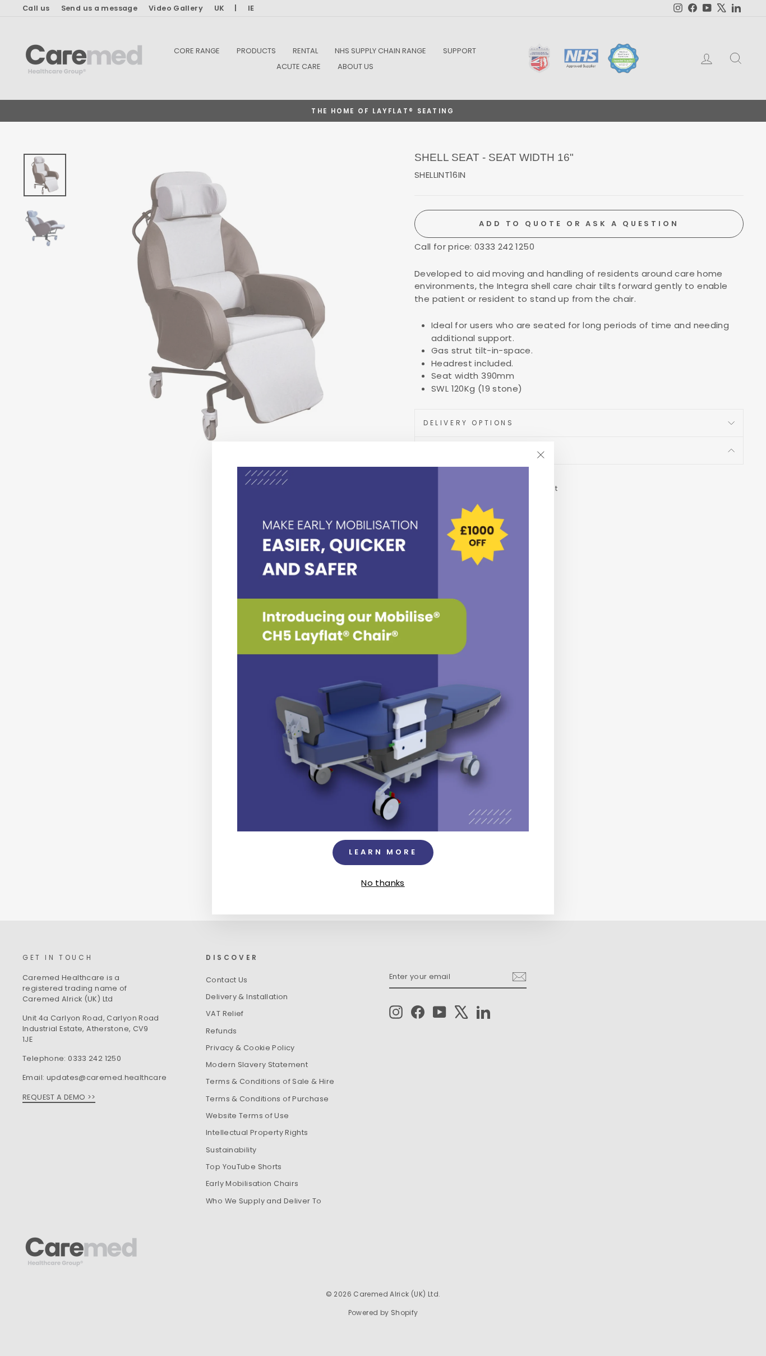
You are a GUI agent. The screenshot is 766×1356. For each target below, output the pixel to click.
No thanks (382, 882)
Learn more (383, 852)
